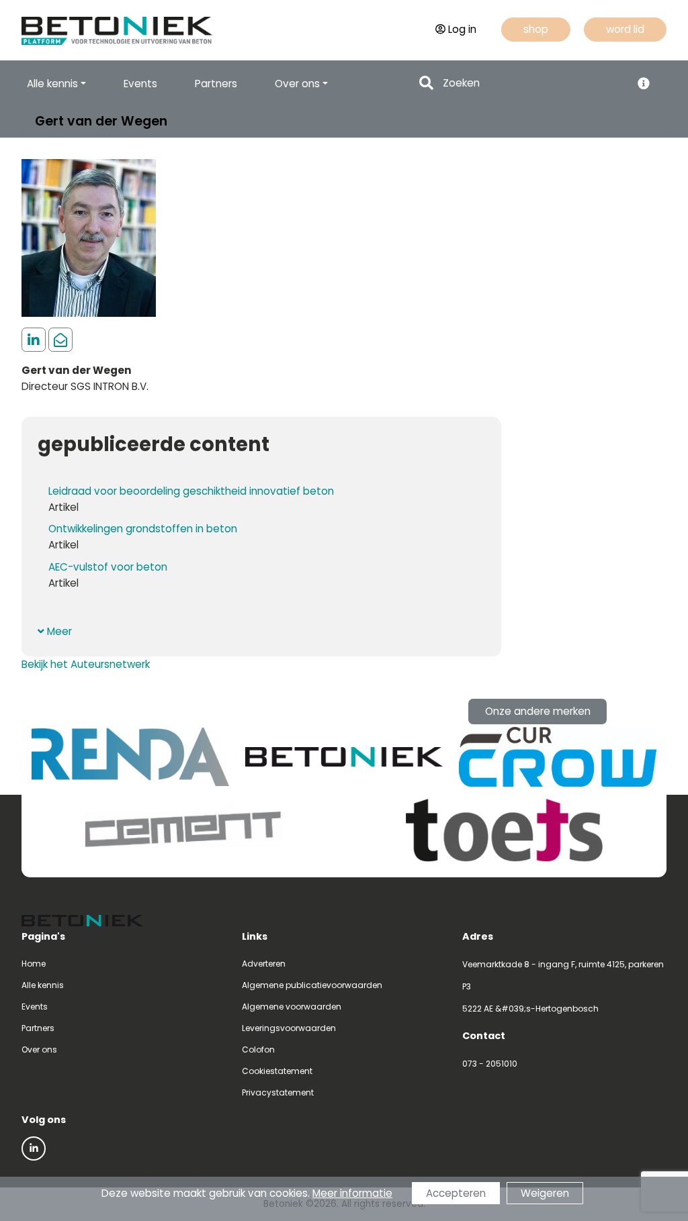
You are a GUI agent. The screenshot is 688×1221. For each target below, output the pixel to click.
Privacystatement (278, 1092)
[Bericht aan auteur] (60, 340)
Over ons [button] (297, 84)
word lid (625, 29)
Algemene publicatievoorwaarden (312, 985)
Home (34, 963)
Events (140, 84)
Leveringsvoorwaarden (289, 1028)
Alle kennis (43, 985)
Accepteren (456, 1193)
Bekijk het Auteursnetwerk (86, 664)
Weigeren (545, 1193)
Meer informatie (352, 1193)
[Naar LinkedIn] (34, 1148)
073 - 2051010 (489, 1063)
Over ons (39, 1049)
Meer (58, 631)
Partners (216, 84)
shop (535, 29)
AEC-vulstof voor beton (107, 567)
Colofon (258, 1049)
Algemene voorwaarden (291, 1006)
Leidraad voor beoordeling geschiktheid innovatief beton (191, 491)
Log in (462, 29)
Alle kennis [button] (52, 84)
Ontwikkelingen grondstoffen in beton (142, 529)
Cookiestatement (277, 1071)
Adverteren (264, 963)
